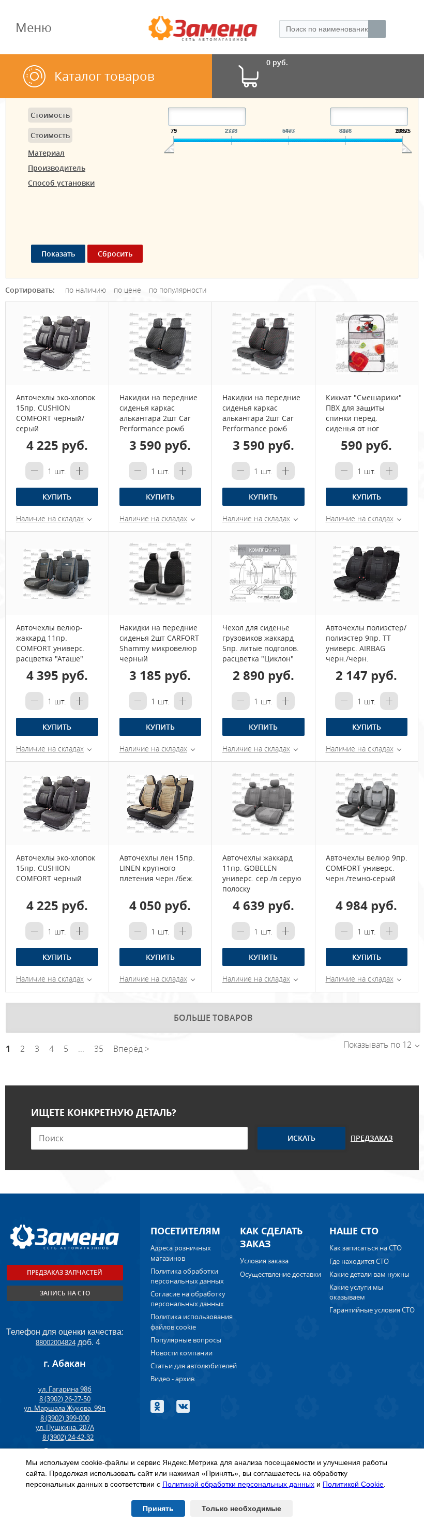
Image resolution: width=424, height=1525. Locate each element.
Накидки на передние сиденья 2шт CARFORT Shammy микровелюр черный (159, 643)
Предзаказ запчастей (64, 1272)
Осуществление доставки (280, 1274)
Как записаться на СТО (365, 1247)
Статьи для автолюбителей (193, 1365)
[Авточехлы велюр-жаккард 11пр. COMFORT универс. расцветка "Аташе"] (57, 573)
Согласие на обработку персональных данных (187, 1298)
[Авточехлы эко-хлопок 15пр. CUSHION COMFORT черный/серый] (57, 343)
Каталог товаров (104, 76)
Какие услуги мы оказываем (356, 1292)
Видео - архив (172, 1378)
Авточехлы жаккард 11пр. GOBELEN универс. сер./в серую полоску (261, 873)
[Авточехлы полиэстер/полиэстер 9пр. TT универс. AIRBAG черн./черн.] (366, 573)
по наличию (85, 290)
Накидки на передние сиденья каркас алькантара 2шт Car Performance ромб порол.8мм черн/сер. (158, 418)
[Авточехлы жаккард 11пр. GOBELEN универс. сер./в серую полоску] (263, 803)
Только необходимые (241, 1508)
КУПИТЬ (56, 497)
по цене (127, 290)
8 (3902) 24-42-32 (68, 1437)
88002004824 (55, 1342)
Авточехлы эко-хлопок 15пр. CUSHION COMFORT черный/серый (55, 412)
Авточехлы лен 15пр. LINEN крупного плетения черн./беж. (157, 868)
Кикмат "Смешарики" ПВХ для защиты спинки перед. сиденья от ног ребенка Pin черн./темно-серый (364, 423)
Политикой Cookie (353, 1484)
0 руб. (277, 62)
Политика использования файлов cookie (191, 1321)
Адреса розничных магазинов (180, 1252)
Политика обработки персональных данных (187, 1276)
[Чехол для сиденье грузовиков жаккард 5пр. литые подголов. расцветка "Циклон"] (263, 573)
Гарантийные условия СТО (372, 1310)
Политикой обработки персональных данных (238, 1484)
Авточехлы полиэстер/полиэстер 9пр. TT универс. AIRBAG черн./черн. (366, 643)
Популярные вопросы (185, 1340)
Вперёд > (131, 1048)
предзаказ (372, 1138)
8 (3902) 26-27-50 (64, 1398)
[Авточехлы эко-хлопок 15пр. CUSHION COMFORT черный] (57, 803)
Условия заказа (264, 1260)
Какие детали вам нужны (369, 1274)
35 (98, 1048)
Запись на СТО (65, 1293)
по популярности (177, 290)
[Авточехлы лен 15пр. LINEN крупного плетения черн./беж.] (160, 803)
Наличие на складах (50, 518)
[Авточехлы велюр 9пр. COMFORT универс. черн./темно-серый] (366, 803)
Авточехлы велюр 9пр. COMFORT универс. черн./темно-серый (366, 868)
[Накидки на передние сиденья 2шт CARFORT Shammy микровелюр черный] (160, 573)
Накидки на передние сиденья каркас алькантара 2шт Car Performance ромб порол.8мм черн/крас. (261, 418)
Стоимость (50, 115)
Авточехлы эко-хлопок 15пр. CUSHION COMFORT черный (55, 868)
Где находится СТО (359, 1261)
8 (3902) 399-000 (64, 1418)
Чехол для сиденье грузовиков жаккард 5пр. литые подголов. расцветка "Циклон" (260, 643)
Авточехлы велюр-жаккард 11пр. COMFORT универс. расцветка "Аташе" (50, 643)
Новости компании (181, 1352)
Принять (158, 1508)
